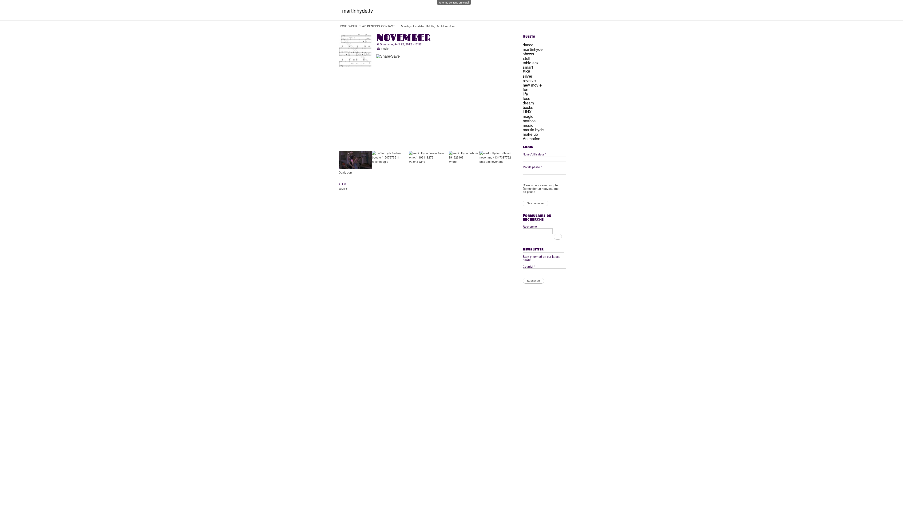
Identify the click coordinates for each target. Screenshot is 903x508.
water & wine (417, 161)
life (525, 94)
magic (528, 116)
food (526, 98)
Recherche (530, 226)
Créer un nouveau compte (540, 185)
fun (525, 89)
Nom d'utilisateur (534, 154)
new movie (532, 85)
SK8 (526, 71)
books (528, 107)
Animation (531, 138)
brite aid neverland (491, 161)
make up (530, 134)
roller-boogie (380, 161)
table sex (531, 62)
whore (453, 161)
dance (528, 45)
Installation (419, 26)
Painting (430, 26)
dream (528, 103)
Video (452, 26)
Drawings (406, 26)
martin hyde (533, 129)
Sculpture (442, 26)
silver (527, 76)
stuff (526, 58)
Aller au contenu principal (454, 2)
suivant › (344, 188)
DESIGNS (373, 26)
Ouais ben (345, 172)
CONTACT (388, 26)
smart (528, 67)
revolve (529, 80)
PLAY (362, 26)
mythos (529, 120)
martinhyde (533, 49)
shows (528, 53)
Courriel (529, 266)
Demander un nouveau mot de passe (541, 190)
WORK (353, 26)
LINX (527, 112)
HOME (343, 26)
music (384, 48)
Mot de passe (532, 167)
